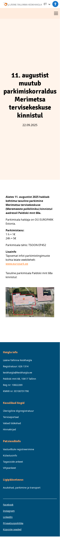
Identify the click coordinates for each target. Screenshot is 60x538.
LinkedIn (8, 517)
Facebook (8, 504)
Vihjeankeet (9, 467)
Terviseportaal (11, 417)
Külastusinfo (10, 455)
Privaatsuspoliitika (13, 523)
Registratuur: (15, 366)
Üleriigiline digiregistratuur (18, 410)
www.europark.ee (17, 264)
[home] (21, 4)
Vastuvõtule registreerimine (18, 449)
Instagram (9, 510)
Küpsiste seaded (12, 529)
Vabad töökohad (12, 423)
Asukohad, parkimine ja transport (21, 487)
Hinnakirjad (9, 429)
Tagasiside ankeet (13, 461)
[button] (46, 4)
